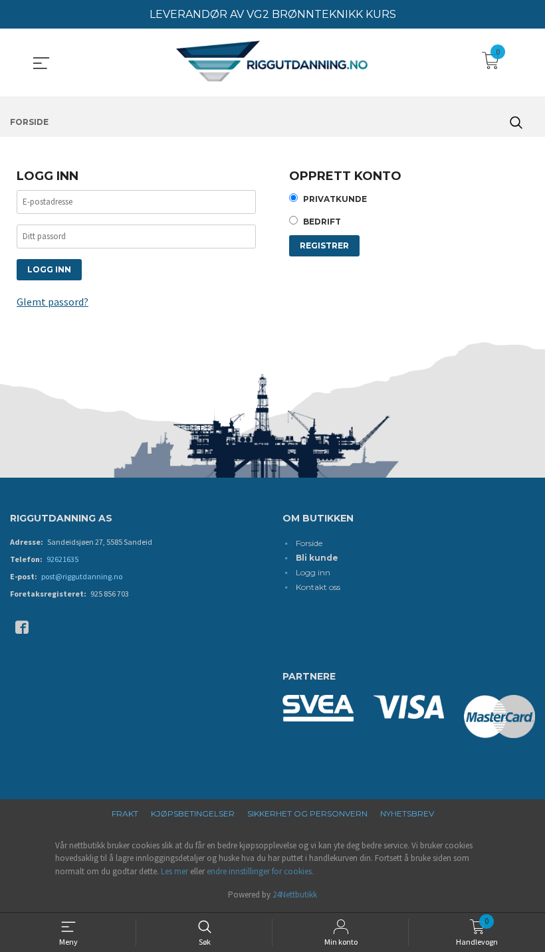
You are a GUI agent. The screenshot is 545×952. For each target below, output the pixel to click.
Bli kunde (317, 558)
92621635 (62, 559)
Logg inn (313, 572)
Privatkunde (335, 199)
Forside (309, 543)
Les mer (174, 871)
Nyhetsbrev (407, 813)
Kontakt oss (318, 587)
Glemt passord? (52, 301)
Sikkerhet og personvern (307, 813)
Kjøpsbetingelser (193, 813)
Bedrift (322, 222)
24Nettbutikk (294, 894)
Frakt (125, 813)
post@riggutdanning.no (81, 576)
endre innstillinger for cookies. (260, 871)
